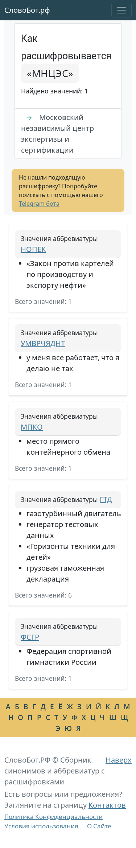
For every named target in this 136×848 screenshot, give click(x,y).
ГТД (106, 499)
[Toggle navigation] (121, 10)
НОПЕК (33, 249)
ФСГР (30, 637)
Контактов (107, 805)
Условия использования (41, 826)
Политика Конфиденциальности (53, 816)
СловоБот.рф (27, 10)
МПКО (32, 427)
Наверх (119, 760)
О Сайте (99, 826)
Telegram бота (39, 204)
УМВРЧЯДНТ (43, 343)
